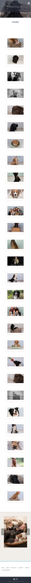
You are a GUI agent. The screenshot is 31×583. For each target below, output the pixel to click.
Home (2, 567)
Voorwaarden (6, 570)
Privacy (27, 567)
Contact (20, 567)
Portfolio (13, 567)
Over (7, 567)
